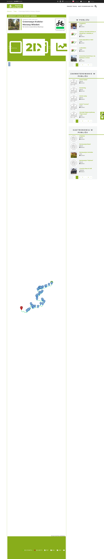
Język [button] (76, 1)
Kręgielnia (82, 23)
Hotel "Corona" (84, 104)
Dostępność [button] (67, 1)
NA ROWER (10, 1)
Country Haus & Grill (85, 168)
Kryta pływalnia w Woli (86, 39)
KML (53, 550)
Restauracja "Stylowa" (86, 160)
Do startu (28, 550)
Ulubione (84, 1)
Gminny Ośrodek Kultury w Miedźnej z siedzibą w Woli (87, 33)
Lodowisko (82, 48)
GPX (59, 550)
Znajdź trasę (72, 6)
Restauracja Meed (85, 144)
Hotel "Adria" (83, 79)
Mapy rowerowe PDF (86, 6)
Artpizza (82, 136)
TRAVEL (18, 1)
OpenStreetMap (55, 535)
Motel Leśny (83, 96)
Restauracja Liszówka (86, 152)
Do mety (39, 550)
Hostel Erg (82, 88)
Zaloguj (92, 1)
